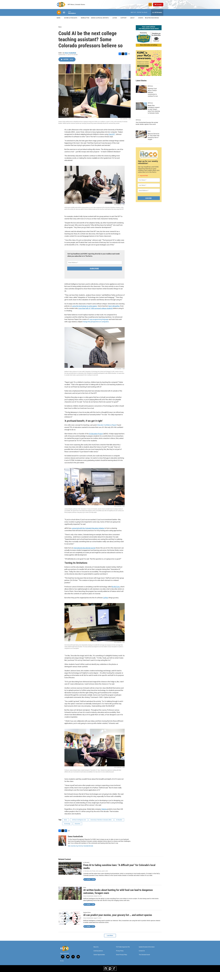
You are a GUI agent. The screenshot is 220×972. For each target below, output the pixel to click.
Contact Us (142, 950)
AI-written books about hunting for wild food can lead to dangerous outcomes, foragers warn (118, 891)
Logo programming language (98, 319)
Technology (67, 823)
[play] (58, 12)
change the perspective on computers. (96, 322)
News (60, 27)
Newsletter (85, 18)
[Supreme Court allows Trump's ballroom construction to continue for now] (141, 89)
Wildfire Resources (152, 18)
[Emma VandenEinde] (62, 840)
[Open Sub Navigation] (61, 18)
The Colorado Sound (144, 954)
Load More (110, 935)
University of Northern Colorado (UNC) (101, 819)
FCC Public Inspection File (123, 947)
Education (77, 823)
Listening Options (98, 950)
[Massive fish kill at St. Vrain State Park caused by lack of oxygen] (141, 134)
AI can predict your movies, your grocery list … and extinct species (117, 914)
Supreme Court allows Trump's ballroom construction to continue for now (153, 92)
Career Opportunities (99, 954)
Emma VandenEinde (70, 53)
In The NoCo (86, 862)
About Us (96, 947)
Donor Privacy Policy (121, 954)
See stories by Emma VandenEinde (80, 846)
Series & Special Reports (100, 18)
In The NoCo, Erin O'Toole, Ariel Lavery (92, 871)
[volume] (64, 12)
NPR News (150, 86)
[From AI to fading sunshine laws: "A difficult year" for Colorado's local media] (70, 868)
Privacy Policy (119, 950)
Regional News (87, 912)
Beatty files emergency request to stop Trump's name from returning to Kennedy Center (154, 109)
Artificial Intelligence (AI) (79, 819)
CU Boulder (119, 819)
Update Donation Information (147, 947)
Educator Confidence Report (107, 425)
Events (140, 18)
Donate (159, 4)
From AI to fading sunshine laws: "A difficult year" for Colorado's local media (119, 867)
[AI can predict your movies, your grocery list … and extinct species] (70, 918)
